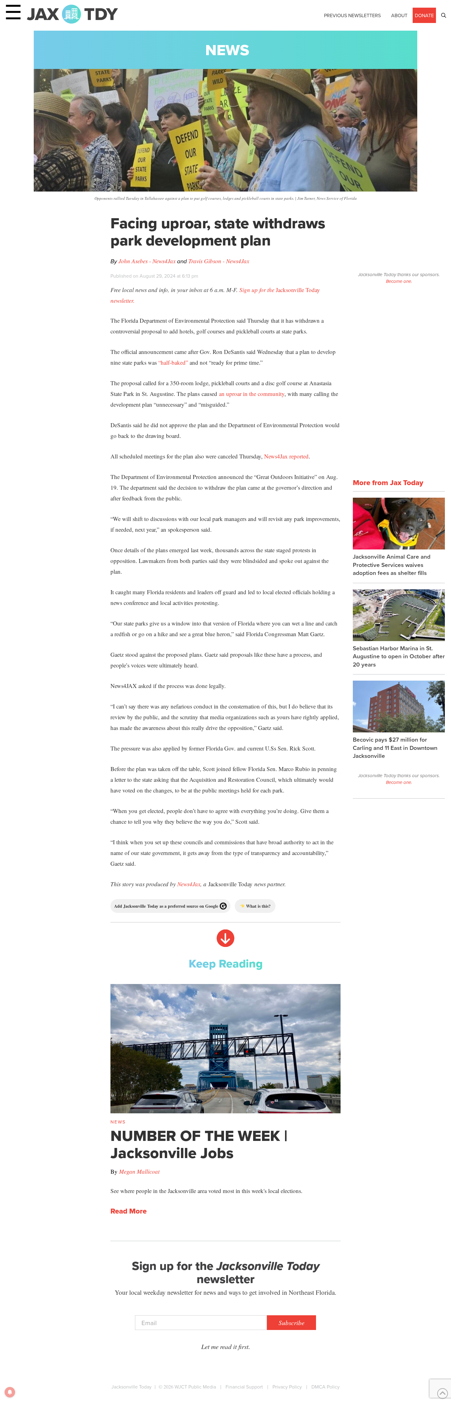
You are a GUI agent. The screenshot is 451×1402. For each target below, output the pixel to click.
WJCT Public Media (195, 1386)
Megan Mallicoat (139, 1171)
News (227, 50)
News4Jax (188, 884)
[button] (443, 15)
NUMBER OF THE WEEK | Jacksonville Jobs (198, 1144)
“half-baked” (173, 362)
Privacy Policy (287, 1386)
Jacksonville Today (131, 1386)
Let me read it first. (225, 1346)
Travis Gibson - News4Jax (218, 261)
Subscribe (291, 1322)
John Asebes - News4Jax (146, 261)
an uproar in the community (251, 393)
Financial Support (244, 1386)
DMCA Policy (325, 1386)
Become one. (399, 281)
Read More (128, 1211)
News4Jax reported (286, 456)
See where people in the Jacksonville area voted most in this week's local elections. (206, 1191)
